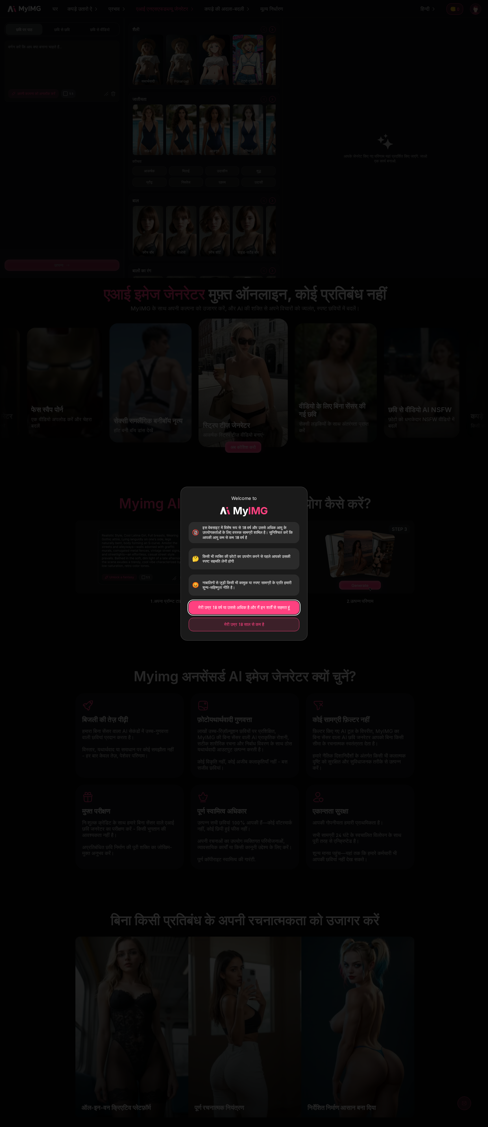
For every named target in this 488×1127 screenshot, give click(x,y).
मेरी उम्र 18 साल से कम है (244, 624)
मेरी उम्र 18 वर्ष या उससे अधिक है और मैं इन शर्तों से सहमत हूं (244, 607)
